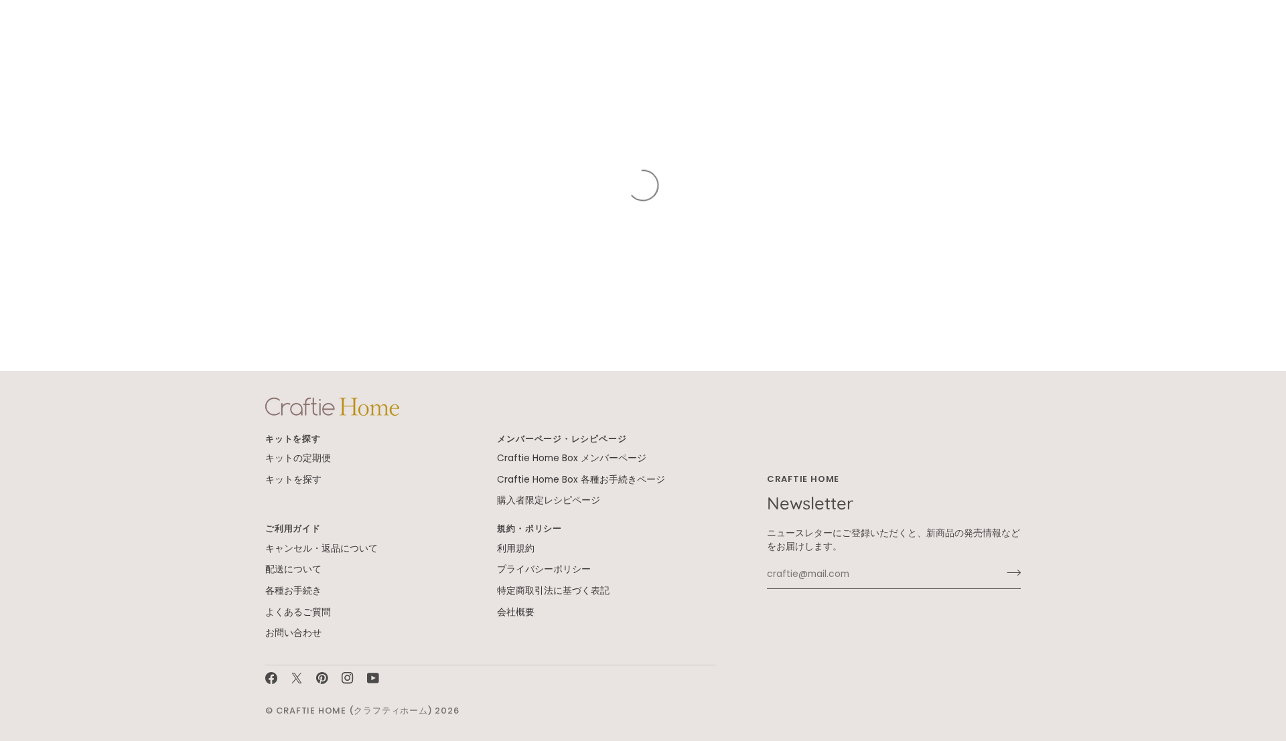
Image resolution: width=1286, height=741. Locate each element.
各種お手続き (293, 590)
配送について (293, 569)
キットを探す (293, 479)
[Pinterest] (322, 678)
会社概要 (515, 612)
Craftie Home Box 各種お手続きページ (581, 479)
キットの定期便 (298, 458)
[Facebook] (271, 678)
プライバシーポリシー (544, 569)
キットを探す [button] (293, 438)
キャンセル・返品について (321, 548)
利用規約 (515, 548)
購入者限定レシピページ (548, 500)
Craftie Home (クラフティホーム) (354, 710)
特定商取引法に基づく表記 (553, 590)
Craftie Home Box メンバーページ (571, 458)
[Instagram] (348, 678)
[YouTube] (373, 678)
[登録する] (1010, 573)
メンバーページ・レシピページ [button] (561, 438)
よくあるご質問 (298, 612)
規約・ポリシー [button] (529, 528)
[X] (297, 678)
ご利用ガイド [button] (293, 528)
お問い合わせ (293, 633)
